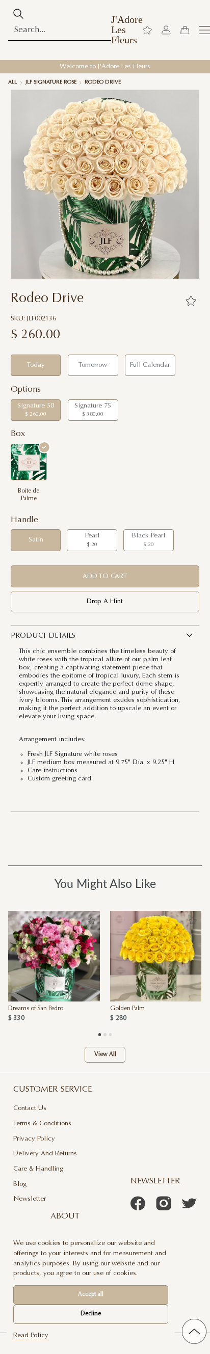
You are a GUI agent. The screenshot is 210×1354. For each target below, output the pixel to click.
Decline (91, 1314)
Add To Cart (105, 576)
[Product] (54, 956)
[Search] (18, 14)
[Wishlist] (147, 30)
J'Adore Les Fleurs (127, 30)
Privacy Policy (34, 1138)
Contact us (29, 1108)
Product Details (43, 636)
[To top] (194, 1331)
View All (105, 1055)
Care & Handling (38, 1169)
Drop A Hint (105, 601)
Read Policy (30, 1335)
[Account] (166, 30)
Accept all (90, 1294)
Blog (20, 1184)
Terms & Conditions (42, 1123)
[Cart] (184, 30)
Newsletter (29, 1199)
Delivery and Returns (45, 1153)
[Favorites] (190, 300)
